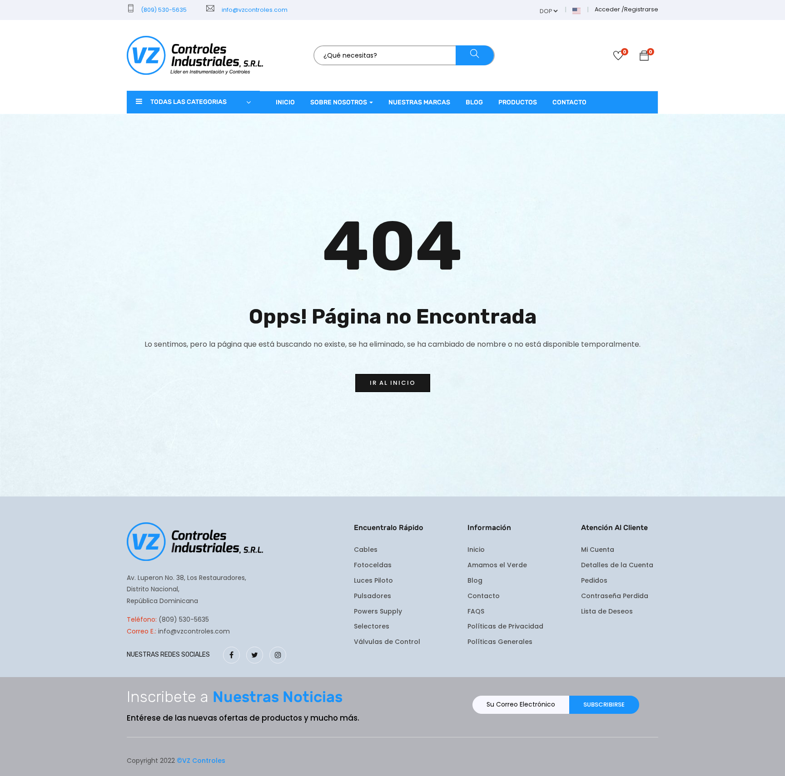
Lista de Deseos (607, 611)
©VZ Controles (201, 760)
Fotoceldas (373, 565)
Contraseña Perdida (614, 595)
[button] (644, 57)
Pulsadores (372, 595)
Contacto (569, 102)
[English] (576, 10)
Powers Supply (378, 611)
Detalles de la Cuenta (617, 565)
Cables (366, 549)
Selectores (371, 626)
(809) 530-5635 (163, 10)
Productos (517, 102)
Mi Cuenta (597, 549)
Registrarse (641, 9)
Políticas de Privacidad (505, 626)
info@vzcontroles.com (253, 10)
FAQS (475, 611)
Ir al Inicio (393, 382)
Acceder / (609, 9)
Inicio (285, 102)
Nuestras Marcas (419, 102)
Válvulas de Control (387, 641)
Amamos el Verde (497, 565)
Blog (474, 102)
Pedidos (594, 580)
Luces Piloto (373, 580)
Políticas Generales (499, 641)
